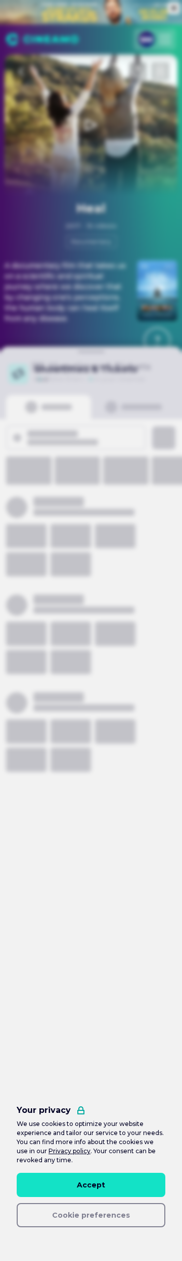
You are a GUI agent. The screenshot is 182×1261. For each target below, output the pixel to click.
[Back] (22, 71)
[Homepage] (42, 39)
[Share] (138, 71)
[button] (157, 340)
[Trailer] (91, 125)
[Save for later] (160, 71)
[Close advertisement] (174, 8)
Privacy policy (69, 1151)
